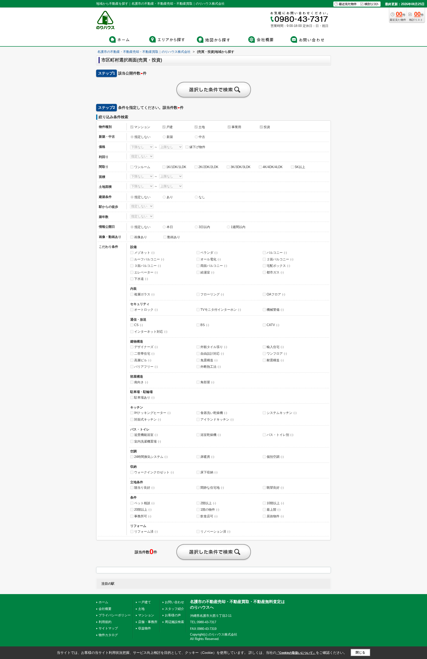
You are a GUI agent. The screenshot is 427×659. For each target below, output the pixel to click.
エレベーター (146, 272)
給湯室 (207, 272)
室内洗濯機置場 (147, 441)
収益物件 (144, 628)
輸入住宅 (275, 347)
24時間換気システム (151, 457)
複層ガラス (144, 294)
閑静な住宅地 (212, 487)
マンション (142, 127)
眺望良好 (275, 487)
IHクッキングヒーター (152, 413)
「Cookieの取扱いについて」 (296, 653)
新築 (170, 137)
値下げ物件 (197, 147)
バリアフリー (146, 366)
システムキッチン (282, 413)
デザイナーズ (146, 347)
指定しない (142, 137)
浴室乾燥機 (210, 435)
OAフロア (276, 294)
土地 (201, 127)
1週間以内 (238, 227)
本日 (170, 227)
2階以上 (208, 503)
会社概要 (105, 609)
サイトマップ (108, 628)
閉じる (360, 652)
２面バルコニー (280, 259)
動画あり (173, 237)
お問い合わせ (174, 602)
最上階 (273, 509)
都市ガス (275, 272)
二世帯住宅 (144, 353)
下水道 (141, 279)
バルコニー (277, 252)
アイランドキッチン (217, 419)
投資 (267, 127)
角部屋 (207, 382)
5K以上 (300, 167)
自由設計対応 (212, 353)
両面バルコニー (213, 266)
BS (204, 325)
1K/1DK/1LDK (176, 167)
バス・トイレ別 (280, 435)
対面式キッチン (147, 419)
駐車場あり (144, 397)
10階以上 (275, 503)
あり (170, 197)
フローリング (212, 294)
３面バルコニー (147, 266)
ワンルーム (142, 167)
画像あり (140, 237)
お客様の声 (173, 615)
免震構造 (208, 360)
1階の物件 (209, 509)
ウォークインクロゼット (154, 472)
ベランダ (208, 252)
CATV (273, 325)
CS (138, 325)
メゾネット (144, 252)
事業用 (236, 127)
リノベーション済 (215, 531)
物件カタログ (108, 635)
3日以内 (204, 227)
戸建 (169, 127)
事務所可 (142, 516)
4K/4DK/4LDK (273, 167)
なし (202, 197)
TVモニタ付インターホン (220, 309)
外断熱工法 (210, 366)
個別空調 (275, 457)
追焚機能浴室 (146, 435)
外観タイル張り (213, 347)
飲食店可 (208, 516)
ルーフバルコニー (149, 259)
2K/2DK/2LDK (208, 167)
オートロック (146, 309)
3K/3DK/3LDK (241, 167)
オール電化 (210, 259)
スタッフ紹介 (174, 609)
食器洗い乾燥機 (213, 413)
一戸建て (144, 602)
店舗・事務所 (147, 622)
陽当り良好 (144, 487)
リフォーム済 (146, 531)
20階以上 (142, 509)
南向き (141, 382)
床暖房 (207, 457)
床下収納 (208, 472)
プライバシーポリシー (115, 615)
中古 (202, 137)
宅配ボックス (278, 266)
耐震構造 (275, 360)
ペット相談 (144, 503)
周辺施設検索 (174, 622)
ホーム (103, 602)
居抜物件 (275, 516)
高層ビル (142, 360)
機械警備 (275, 309)
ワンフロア (277, 353)
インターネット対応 (150, 331)
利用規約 (105, 622)
